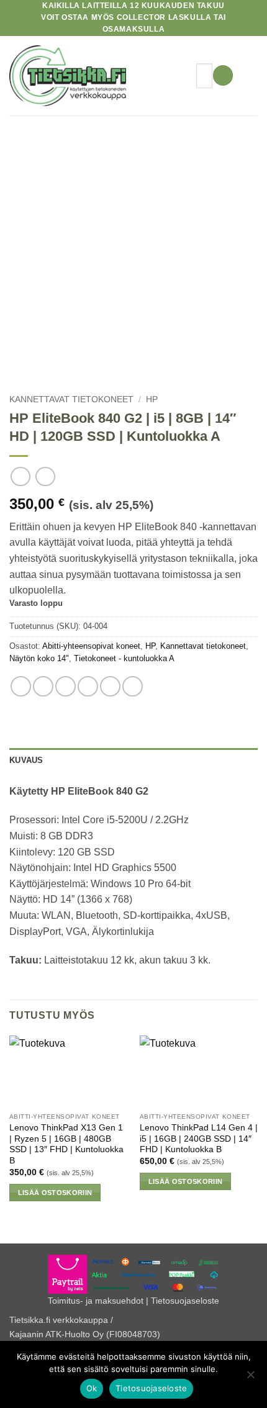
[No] (250, 1378)
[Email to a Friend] (88, 686)
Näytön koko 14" (39, 658)
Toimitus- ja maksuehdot (95, 1301)
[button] (223, 75)
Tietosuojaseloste (185, 1301)
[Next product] (20, 476)
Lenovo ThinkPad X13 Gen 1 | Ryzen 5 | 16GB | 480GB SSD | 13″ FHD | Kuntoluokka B (66, 1144)
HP (152, 399)
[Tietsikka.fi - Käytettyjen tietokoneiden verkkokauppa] (98, 75)
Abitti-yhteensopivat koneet (91, 646)
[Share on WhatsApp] (21, 686)
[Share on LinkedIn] (132, 686)
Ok (91, 1388)
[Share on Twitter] (65, 686)
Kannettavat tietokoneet (71, 399)
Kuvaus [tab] (26, 760)
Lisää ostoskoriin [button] (55, 1192)
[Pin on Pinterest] (110, 686)
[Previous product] (45, 476)
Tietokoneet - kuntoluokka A (124, 658)
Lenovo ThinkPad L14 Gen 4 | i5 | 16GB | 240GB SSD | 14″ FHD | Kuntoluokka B (199, 1138)
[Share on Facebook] (43, 686)
